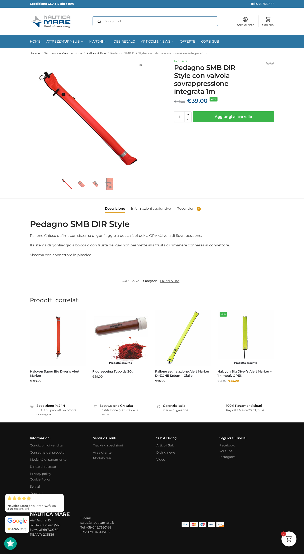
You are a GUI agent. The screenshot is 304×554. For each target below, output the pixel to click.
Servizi (35, 486)
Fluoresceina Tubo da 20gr (113, 371)
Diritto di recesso (43, 467)
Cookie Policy (40, 479)
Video (160, 459)
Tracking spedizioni (108, 445)
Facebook (227, 445)
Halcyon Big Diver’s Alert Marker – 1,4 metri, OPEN (245, 373)
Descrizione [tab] (115, 208)
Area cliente (245, 25)
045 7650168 (262, 4)
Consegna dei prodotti (47, 452)
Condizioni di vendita (46, 445)
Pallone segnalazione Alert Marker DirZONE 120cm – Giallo (182, 373)
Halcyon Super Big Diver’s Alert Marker (54, 373)
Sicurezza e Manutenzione (63, 53)
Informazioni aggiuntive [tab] (151, 208)
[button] (140, 65)
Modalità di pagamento (48, 459)
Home (35, 53)
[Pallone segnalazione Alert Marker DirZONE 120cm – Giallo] (183, 338)
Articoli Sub (165, 445)
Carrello (268, 25)
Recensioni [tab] (188, 208)
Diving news (165, 452)
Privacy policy (40, 474)
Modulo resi (102, 458)
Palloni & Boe (96, 53)
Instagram (227, 457)
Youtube (226, 451)
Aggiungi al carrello (233, 116)
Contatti (36, 494)
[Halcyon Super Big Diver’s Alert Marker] (58, 338)
